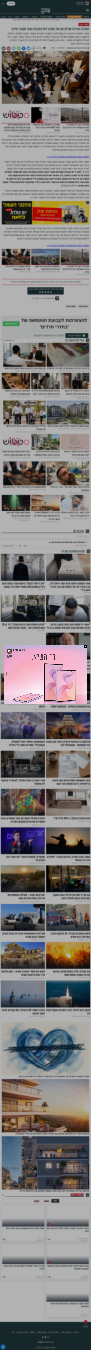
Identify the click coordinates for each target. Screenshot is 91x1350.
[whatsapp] (18, 48)
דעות (17, 16)
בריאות (25, 16)
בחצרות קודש (74, 16)
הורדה (11, 3)
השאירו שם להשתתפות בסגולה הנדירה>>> (68, 156)
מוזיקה (34, 16)
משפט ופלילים (46, 16)
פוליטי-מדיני (60, 16)
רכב (9, 16)
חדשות (86, 16)
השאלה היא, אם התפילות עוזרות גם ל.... (66, 542)
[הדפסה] (14, 48)
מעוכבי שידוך (70, 306)
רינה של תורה (83, 306)
